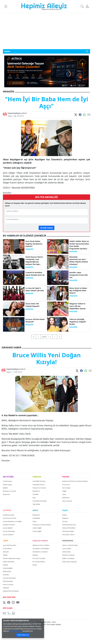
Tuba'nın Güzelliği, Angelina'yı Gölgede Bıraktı (77, 321)
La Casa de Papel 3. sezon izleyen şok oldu (34, 289)
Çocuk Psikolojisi (9, 531)
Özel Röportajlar (68, 531)
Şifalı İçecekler (8, 581)
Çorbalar (6, 575)
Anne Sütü (66, 484)
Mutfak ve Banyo (68, 555)
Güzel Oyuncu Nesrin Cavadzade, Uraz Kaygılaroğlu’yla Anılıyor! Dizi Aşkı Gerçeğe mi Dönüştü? (34, 261)
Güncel (64, 521)
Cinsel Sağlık (37, 531)
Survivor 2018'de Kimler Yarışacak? (35, 320)
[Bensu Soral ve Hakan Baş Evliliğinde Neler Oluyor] (58, 293)
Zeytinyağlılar (8, 568)
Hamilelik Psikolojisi (40, 501)
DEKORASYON (67, 541)
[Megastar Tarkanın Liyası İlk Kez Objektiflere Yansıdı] (58, 308)
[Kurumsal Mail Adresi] (5, 613)
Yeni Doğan (66, 488)
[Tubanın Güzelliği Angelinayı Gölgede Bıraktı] (58, 324)
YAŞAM (65, 510)
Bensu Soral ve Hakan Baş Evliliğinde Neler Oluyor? (78, 290)
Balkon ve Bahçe (68, 558)
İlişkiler (5, 488)
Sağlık (64, 491)
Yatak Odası (66, 552)
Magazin (65, 518)
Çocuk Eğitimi (8, 528)
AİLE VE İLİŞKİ (8, 477)
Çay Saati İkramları (9, 545)
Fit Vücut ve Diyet (39, 558)
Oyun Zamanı (67, 501)
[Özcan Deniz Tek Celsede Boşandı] (13, 308)
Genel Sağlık (37, 528)
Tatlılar (5, 555)
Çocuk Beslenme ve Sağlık (12, 521)
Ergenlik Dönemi (9, 525)
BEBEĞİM (65, 477)
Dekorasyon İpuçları (69, 562)
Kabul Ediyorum (23, 635)
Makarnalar (7, 571)
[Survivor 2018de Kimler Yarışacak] (13, 324)
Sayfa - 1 (46, 336)
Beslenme (36, 491)
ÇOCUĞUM (7, 510)
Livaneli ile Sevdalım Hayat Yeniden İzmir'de (35, 273)
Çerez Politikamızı (15, 631)
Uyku (64, 494)
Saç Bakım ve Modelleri (41, 548)
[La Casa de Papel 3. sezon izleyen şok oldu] (13, 293)
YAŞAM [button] (7, 51)
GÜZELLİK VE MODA (40, 541)
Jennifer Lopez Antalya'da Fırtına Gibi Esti (78, 275)
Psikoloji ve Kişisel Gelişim (42, 525)
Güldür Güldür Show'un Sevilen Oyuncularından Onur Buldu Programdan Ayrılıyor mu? (79, 245)
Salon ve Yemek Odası (70, 545)
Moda (35, 565)
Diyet (34, 521)
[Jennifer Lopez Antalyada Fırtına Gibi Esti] (58, 277)
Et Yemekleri (7, 548)
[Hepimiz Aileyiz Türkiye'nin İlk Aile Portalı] (44, 6)
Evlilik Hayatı (7, 484)
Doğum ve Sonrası (39, 488)
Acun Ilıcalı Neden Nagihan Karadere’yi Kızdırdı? (33, 243)
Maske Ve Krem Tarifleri (41, 545)
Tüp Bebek (36, 504)
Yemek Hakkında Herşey (11, 558)
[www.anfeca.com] (46, 71)
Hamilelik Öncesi (38, 484)
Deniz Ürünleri (8, 584)
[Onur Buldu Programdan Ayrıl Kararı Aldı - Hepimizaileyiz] (58, 246)
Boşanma (6, 494)
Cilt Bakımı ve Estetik (40, 552)
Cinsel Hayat (7, 481)
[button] (6, 6)
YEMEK (5, 541)
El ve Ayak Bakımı (39, 562)
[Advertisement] (46, 31)
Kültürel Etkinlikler (68, 528)
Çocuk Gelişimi (8, 534)
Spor (34, 497)
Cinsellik (35, 494)
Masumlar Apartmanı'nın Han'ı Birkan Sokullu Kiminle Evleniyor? (78, 260)
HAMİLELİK (37, 477)
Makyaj (35, 555)
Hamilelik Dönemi (39, 481)
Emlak (64, 515)
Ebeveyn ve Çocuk (9, 491)
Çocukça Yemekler (9, 578)
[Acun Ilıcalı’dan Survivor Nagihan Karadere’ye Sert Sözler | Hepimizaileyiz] (13, 246)
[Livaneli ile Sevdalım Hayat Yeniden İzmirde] (13, 277)
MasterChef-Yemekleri (11, 591)
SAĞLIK (35, 510)
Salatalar (6, 588)
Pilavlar (5, 565)
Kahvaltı (6, 552)
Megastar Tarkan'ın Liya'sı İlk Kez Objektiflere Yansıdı (77, 306)
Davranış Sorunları (9, 518)
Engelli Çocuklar (8, 515)
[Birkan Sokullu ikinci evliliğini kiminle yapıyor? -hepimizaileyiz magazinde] (58, 262)
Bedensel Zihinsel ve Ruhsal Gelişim (75, 481)
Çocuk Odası (66, 548)
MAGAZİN (29, 249)
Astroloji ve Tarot (68, 534)
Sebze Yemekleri (8, 562)
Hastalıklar (36, 518)
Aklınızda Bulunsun (69, 525)
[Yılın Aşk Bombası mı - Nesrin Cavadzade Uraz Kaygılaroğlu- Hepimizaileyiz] (13, 262)
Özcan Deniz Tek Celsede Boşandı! (32, 305)
